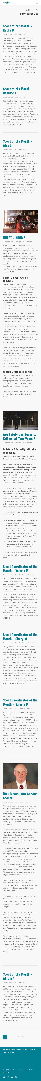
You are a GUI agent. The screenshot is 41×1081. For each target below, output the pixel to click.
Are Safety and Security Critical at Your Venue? (19, 436)
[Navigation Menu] (37, 3)
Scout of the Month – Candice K (17, 90)
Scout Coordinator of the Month (25, 575)
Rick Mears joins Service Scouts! (20, 795)
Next (23, 1037)
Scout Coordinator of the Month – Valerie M (20, 568)
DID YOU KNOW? (14, 237)
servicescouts (9, 34)
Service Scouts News (21, 802)
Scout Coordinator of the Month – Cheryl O (20, 636)
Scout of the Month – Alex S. (17, 143)
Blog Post (18, 241)
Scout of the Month (21, 34)
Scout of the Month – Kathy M (17, 27)
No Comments (27, 241)
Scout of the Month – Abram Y (17, 976)
